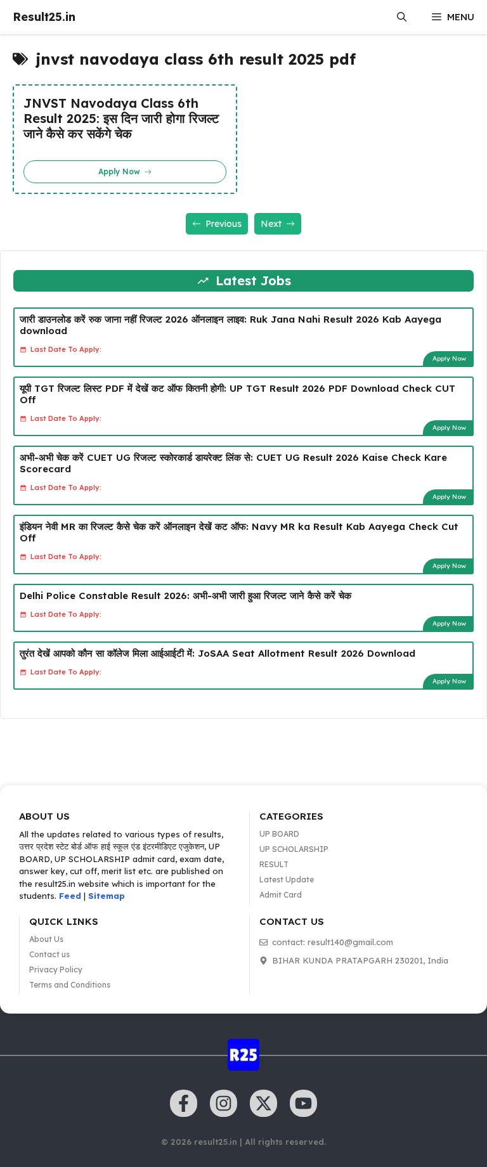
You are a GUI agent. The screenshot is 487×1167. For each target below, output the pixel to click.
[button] (401, 17)
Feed (70, 896)
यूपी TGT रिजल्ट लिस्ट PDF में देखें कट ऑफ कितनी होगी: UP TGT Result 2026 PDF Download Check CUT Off (237, 394)
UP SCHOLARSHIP (293, 849)
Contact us (49, 954)
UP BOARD (279, 834)
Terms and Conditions (69, 985)
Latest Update (286, 879)
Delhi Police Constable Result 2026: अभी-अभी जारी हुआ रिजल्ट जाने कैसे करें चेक (185, 596)
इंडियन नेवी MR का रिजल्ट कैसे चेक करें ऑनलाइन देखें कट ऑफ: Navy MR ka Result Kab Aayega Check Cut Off (239, 532)
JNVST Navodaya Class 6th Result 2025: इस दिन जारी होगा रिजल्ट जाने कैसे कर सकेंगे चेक (121, 118)
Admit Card (280, 894)
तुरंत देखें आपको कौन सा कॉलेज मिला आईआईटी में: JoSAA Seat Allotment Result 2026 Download (217, 653)
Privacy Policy (55, 969)
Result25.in (44, 17)
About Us (46, 939)
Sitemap (106, 896)
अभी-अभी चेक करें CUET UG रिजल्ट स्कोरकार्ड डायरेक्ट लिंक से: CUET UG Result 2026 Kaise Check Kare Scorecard (233, 463)
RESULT (274, 864)
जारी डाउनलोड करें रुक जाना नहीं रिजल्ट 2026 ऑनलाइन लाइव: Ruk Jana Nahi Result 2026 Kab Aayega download (230, 325)
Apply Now (449, 358)
